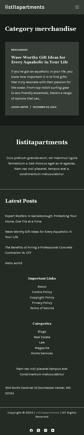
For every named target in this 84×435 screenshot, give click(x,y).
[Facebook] (31, 430)
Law (42, 342)
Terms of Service (42, 308)
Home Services (42, 353)
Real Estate (42, 337)
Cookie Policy (42, 292)
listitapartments (24, 7)
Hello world (13, 263)
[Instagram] (45, 430)
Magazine (42, 348)
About (42, 287)
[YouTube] (52, 430)
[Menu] (77, 7)
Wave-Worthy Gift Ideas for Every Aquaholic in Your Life (39, 60)
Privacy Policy (42, 303)
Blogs (42, 331)
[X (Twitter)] (38, 430)
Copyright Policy (42, 297)
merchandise (19, 49)
